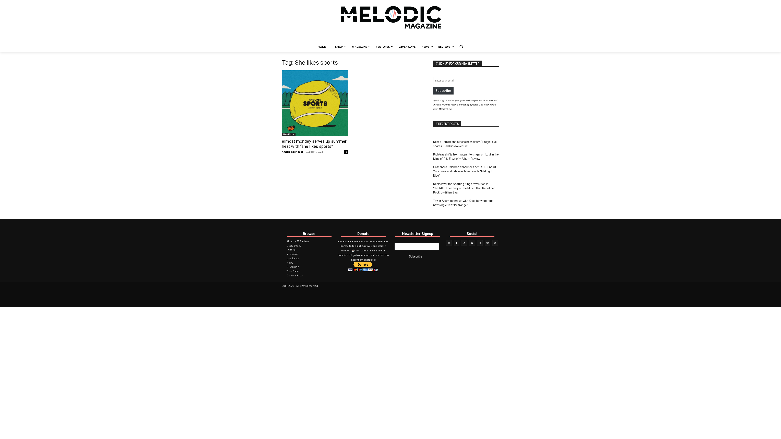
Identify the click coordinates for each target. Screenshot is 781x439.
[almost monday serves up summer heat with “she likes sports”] (315, 103)
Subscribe (443, 90)
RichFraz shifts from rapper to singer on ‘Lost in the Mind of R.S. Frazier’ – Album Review (466, 156)
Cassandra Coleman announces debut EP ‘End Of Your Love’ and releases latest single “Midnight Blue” (464, 171)
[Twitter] (464, 243)
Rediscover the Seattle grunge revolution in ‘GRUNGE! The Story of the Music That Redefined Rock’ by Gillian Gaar (464, 188)
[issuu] (495, 243)
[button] (461, 47)
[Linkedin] (480, 243)
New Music (288, 134)
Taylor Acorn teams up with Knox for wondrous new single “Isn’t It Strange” (463, 203)
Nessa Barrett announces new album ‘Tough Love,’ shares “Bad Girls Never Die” (465, 144)
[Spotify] (472, 243)
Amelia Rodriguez (292, 151)
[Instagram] (449, 243)
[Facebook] (456, 243)
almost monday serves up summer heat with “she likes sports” (314, 144)
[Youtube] (487, 243)
